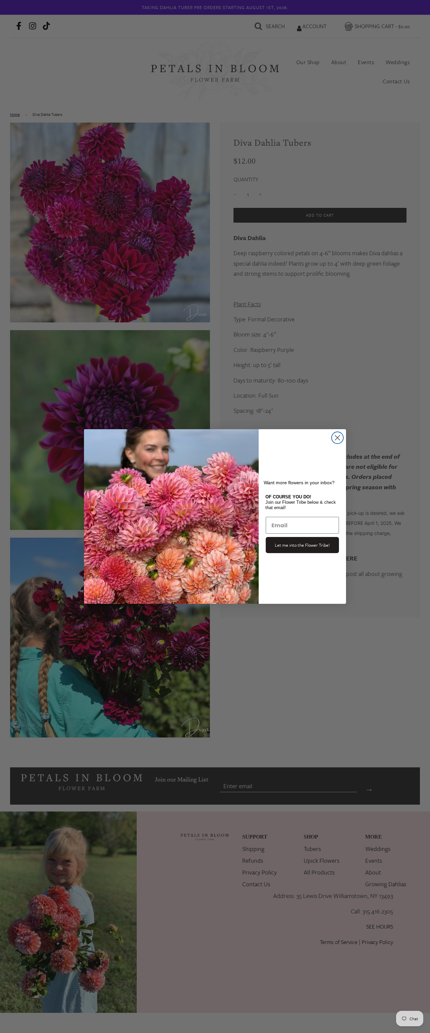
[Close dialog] (337, 438)
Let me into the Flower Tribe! (302, 545)
